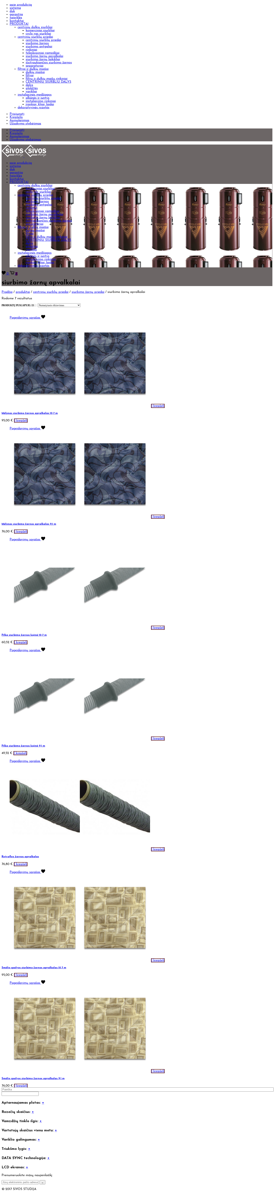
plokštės (32, 88)
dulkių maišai (35, 72)
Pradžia (7, 292)
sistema (15, 8)
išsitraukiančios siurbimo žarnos (49, 62)
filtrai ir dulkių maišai (33, 69)
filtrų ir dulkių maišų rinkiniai (46, 78)
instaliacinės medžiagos (35, 94)
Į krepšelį (157, 406)
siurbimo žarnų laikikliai (43, 59)
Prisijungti (17, 114)
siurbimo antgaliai (39, 46)
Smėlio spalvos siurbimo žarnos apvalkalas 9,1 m (33, 1078)
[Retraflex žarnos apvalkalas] (45, 849)
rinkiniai (31, 49)
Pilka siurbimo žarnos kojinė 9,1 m (23, 746)
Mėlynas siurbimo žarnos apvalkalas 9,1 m (29, 524)
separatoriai (34, 65)
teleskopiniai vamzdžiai (42, 53)
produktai (23, 292)
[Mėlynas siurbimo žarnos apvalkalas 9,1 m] (45, 516)
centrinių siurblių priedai (35, 37)
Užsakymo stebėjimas (25, 123)
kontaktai (17, 20)
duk (12, 11)
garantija (16, 14)
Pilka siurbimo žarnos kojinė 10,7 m (24, 635)
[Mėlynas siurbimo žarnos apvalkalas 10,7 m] (45, 406)
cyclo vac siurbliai (38, 33)
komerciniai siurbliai (40, 30)
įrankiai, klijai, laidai (40, 104)
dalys (29, 85)
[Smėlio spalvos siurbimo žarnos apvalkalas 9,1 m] (45, 1071)
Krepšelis (16, 117)
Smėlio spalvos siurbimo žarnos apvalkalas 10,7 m (34, 967)
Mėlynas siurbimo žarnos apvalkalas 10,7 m (30, 413)
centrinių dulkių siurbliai (35, 27)
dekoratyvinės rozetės (33, 107)
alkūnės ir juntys (37, 98)
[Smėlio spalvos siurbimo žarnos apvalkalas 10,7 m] (45, 960)
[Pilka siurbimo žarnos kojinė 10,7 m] (45, 627)
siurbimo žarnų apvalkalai (44, 56)
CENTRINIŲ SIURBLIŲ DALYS (48, 82)
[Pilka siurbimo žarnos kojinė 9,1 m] (45, 738)
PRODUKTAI (19, 24)
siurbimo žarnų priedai (88, 292)
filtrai (29, 75)
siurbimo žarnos (37, 43)
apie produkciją (21, 4)
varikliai (31, 91)
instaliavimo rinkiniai (41, 101)
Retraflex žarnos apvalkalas (20, 856)
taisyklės (16, 17)
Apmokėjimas (19, 120)
